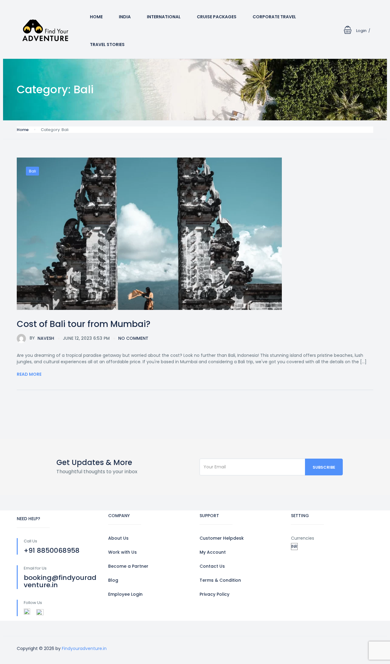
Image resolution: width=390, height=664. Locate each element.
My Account (213, 552)
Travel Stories (107, 44)
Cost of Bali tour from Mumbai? (84, 324)
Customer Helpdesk (222, 538)
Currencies (302, 538)
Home (96, 17)
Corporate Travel (274, 17)
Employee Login (125, 594)
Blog (113, 580)
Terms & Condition (220, 580)
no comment (133, 338)
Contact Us (212, 566)
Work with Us (122, 552)
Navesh (42, 338)
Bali (32, 171)
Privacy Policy (214, 594)
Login (361, 31)
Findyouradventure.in (84, 648)
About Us (118, 538)
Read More (29, 374)
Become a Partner (128, 566)
